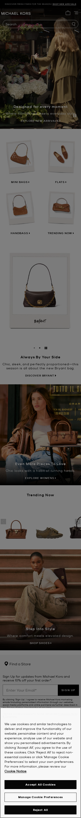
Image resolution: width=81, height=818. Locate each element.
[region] (40, 762)
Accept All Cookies (40, 784)
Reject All (40, 810)
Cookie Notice (15, 771)
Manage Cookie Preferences (40, 797)
